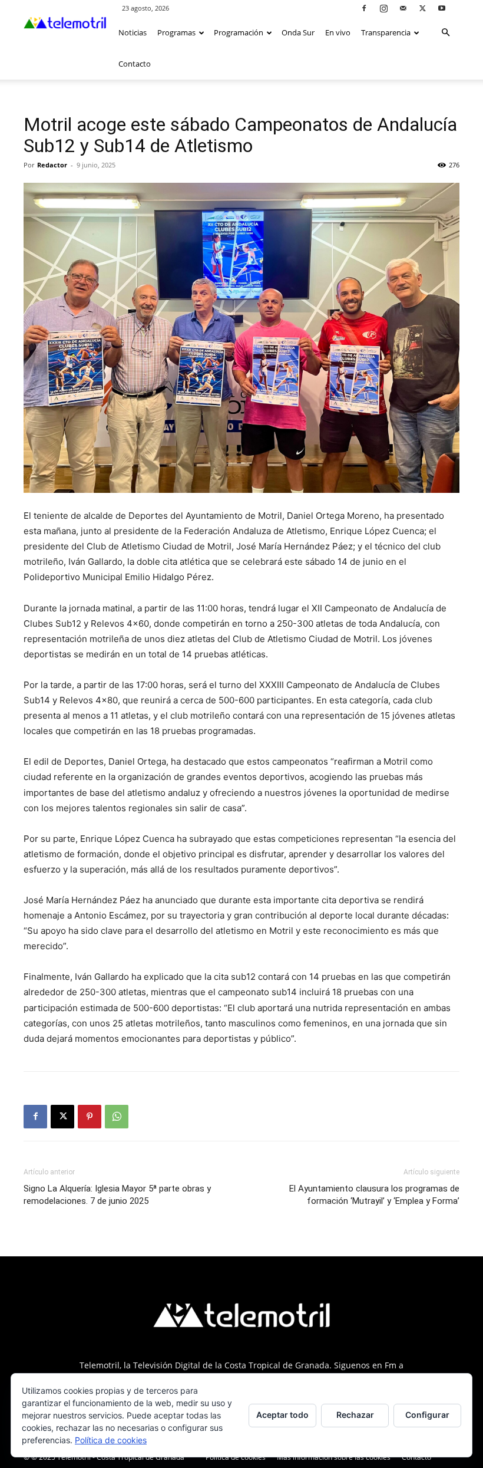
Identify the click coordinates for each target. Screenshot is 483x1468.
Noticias (132, 32)
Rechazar (355, 1415)
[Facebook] (364, 8)
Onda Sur (298, 32)
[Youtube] (442, 8)
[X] (422, 8)
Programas (176, 32)
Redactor (52, 164)
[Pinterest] (89, 1116)
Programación (238, 32)
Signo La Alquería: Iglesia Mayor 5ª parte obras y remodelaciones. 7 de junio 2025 (117, 1194)
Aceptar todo (282, 1415)
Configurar (427, 1415)
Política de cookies (111, 1440)
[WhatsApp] (116, 1116)
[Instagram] (383, 8)
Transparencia (386, 32)
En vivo (337, 32)
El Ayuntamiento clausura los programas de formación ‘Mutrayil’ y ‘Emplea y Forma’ (374, 1194)
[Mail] (403, 8)
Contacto (134, 63)
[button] (445, 32)
